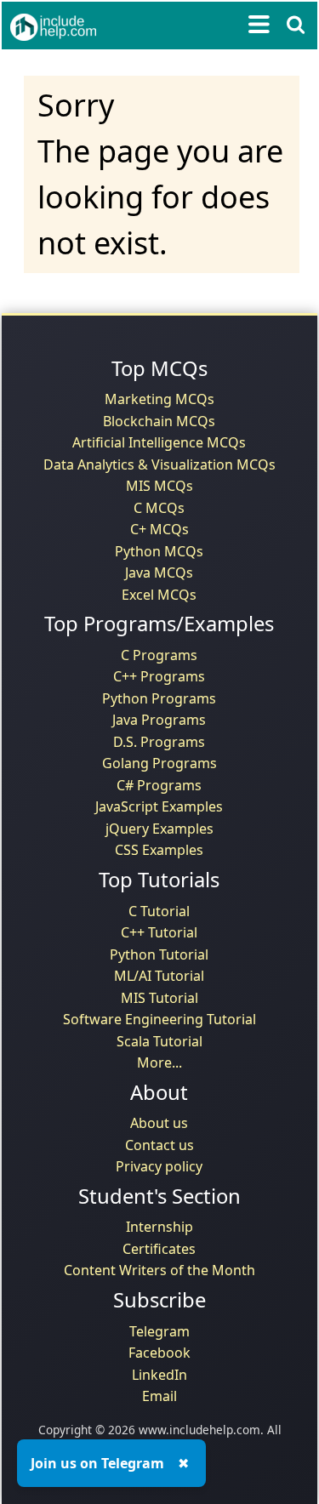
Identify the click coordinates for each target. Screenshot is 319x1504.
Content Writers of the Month (159, 1270)
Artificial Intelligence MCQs (159, 442)
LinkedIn (159, 1374)
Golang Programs (159, 763)
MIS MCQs (159, 485)
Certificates (159, 1248)
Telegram (159, 1331)
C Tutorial (159, 911)
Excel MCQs (159, 594)
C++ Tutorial (159, 932)
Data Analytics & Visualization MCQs (159, 464)
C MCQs (159, 507)
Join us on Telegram (97, 1463)
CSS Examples (159, 849)
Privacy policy (159, 1166)
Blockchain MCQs (159, 421)
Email (159, 1396)
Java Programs (159, 719)
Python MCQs (159, 551)
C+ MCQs (159, 529)
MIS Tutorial (159, 997)
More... (159, 1062)
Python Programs (159, 698)
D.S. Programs (159, 741)
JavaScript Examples (159, 806)
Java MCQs (159, 572)
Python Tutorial (159, 954)
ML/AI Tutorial (159, 975)
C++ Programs (159, 676)
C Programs (159, 655)
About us (159, 1123)
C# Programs (159, 785)
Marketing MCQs (159, 399)
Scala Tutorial (159, 1041)
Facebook (159, 1352)
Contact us (159, 1145)
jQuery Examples (159, 828)
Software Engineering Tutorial (159, 1019)
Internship (159, 1226)
